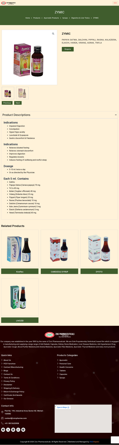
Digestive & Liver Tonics (80, 18)
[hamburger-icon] (115, 3)
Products (36, 18)
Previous (7, 103)
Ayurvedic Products (51, 18)
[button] (53, 34)
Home (27, 18)
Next (18, 103)
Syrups (65, 18)
